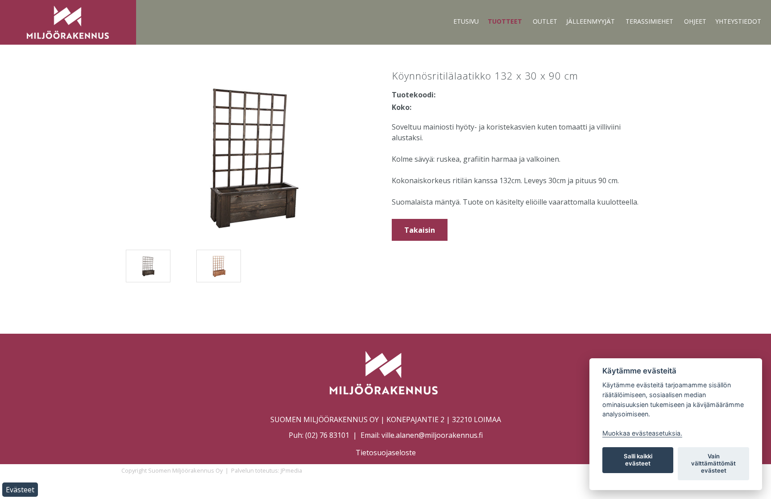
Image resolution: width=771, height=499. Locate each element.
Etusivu (466, 21)
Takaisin (419, 230)
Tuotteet (505, 21)
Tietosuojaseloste (386, 452)
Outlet (545, 21)
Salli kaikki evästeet (638, 460)
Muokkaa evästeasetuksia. (642, 433)
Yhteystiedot (738, 21)
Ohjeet (695, 21)
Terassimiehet (649, 21)
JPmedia (291, 470)
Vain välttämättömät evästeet (713, 463)
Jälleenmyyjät (590, 21)
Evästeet (20, 490)
